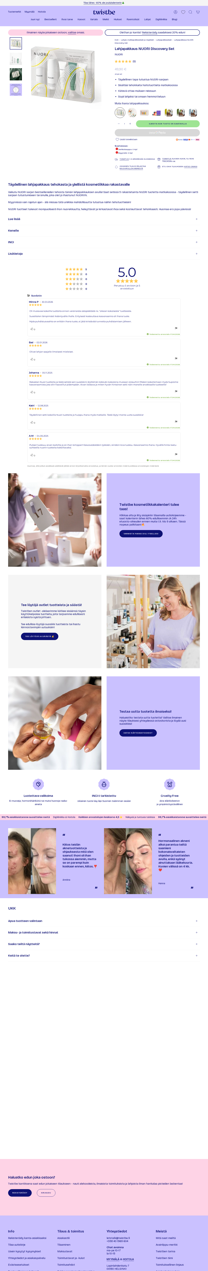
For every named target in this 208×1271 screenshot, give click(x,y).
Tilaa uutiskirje (16, 1244)
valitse (72, 32)
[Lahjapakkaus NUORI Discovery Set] (120, 112)
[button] (35, 20)
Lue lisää (14, 219)
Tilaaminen (63, 1244)
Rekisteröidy (149, 32)
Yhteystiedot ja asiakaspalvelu (26, 1258)
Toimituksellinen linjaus (170, 1264)
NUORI (119, 54)
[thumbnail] (16, 43)
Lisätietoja (15, 254)
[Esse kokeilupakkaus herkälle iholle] (193, 112)
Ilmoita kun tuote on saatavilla (168, 124)
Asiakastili (63, 1238)
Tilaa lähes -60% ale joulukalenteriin (103, 2)
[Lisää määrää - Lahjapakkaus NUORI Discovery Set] (130, 123)
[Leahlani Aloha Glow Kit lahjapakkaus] (132, 112)
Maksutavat (64, 1251)
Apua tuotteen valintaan (25, 921)
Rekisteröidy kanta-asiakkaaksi (27, 1238)
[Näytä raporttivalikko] (176, 328)
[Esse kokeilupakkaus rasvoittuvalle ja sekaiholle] (168, 112)
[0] (183, 12)
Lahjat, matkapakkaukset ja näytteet (137, 40)
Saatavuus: (121, 146)
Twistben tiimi (164, 1258)
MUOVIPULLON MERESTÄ (131, 168)
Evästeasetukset (18, 1264)
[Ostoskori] (198, 12)
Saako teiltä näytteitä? (24, 944)
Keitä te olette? (19, 955)
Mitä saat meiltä (166, 1238)
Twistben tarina (165, 1251)
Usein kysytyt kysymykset (24, 1251)
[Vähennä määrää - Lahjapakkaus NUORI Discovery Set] (119, 123)
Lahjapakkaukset (164, 40)
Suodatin (36, 295)
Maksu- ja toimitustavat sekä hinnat (33, 932)
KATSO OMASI (190, 166)
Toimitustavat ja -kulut (71, 1258)
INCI (11, 242)
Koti (116, 40)
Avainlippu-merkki (166, 1244)
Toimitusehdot (66, 1264)
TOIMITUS (124, 159)
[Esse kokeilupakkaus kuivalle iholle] (180, 112)
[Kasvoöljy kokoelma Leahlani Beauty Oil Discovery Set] (144, 112)
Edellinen (25, 75)
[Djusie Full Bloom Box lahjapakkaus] (156, 112)
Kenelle (13, 230)
